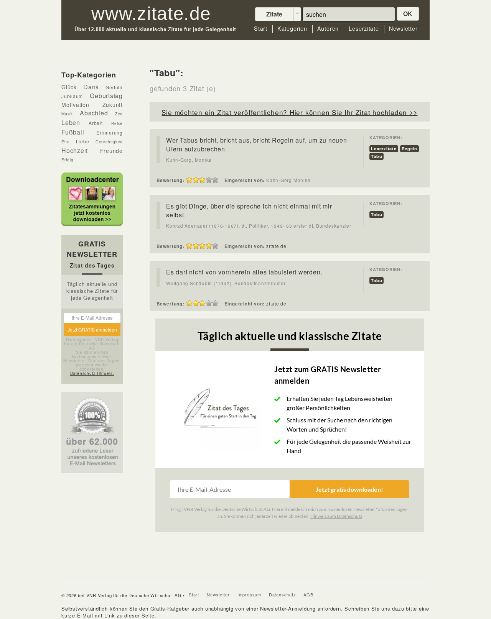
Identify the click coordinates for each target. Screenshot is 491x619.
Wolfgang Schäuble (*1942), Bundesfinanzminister (226, 283)
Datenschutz (282, 594)
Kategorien (292, 28)
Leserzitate (364, 28)
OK (408, 13)
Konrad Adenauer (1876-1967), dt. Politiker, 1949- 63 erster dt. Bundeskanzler (258, 226)
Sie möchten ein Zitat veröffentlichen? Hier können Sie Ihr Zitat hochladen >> (289, 112)
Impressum (249, 594)
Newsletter (403, 28)
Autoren (328, 28)
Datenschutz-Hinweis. (92, 373)
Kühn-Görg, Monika (189, 160)
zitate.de (276, 246)
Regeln (410, 148)
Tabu (376, 156)
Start (260, 28)
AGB (308, 594)
